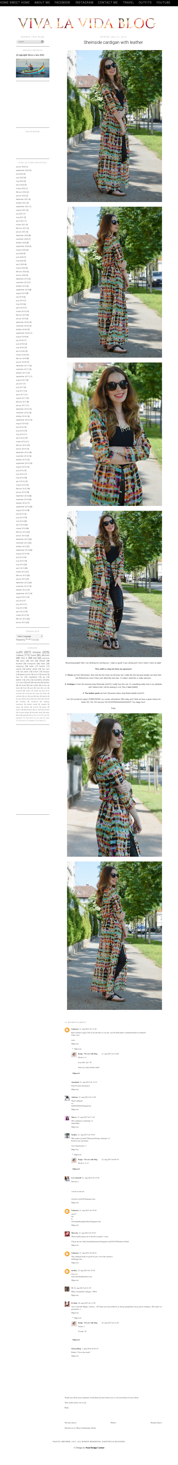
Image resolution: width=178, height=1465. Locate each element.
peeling (31, 715)
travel (33, 655)
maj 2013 (19, 564)
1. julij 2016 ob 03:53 (90, 1348)
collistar (19, 696)
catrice (18, 669)
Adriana (74, 1097)
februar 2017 (21, 402)
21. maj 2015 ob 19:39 (88, 1210)
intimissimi (22, 721)
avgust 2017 (21, 380)
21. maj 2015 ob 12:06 (110, 1053)
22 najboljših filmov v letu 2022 (30, 55)
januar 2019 (21, 319)
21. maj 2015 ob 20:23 (88, 1253)
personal (45, 658)
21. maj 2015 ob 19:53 (87, 1233)
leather (18, 680)
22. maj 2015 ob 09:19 (110, 1159)
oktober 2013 (21, 546)
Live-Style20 (76, 1177)
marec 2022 (20, 188)
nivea (37, 693)
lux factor (40, 721)
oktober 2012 (21, 590)
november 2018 (22, 326)
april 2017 (20, 395)
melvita (46, 699)
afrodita (44, 685)
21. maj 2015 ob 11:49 (88, 1029)
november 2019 (22, 282)
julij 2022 (19, 174)
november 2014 (22, 499)
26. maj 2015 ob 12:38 (110, 1322)
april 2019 (20, 308)
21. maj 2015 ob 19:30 (90, 1178)
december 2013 (22, 539)
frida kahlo (29, 718)
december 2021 (22, 199)
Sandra (74, 1134)
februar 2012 (21, 619)
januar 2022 (21, 196)
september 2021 (22, 206)
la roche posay (23, 712)
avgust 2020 (21, 250)
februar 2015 (21, 489)
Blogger (120, 1441)
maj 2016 (19, 434)
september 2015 (22, 463)
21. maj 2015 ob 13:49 (87, 1097)
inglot (47, 718)
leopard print (24, 674)
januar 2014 (21, 536)
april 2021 (20, 221)
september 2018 (22, 333)
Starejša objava (156, 1422)
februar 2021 (21, 228)
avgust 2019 (21, 293)
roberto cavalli (32, 704)
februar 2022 (21, 192)
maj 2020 (19, 261)
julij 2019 (19, 297)
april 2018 (20, 351)
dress (43, 664)
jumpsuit (34, 702)
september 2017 (22, 376)
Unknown (75, 1029)
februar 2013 (21, 575)
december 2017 (22, 366)
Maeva (74, 1117)
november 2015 (22, 456)
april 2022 (20, 185)
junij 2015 (20, 474)
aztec (31, 666)
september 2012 (22, 593)
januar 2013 (21, 579)
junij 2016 (20, 431)
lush (45, 688)
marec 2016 (20, 442)
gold (31, 688)
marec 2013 (20, 572)
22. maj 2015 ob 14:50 (86, 1270)
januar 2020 (21, 275)
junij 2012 (20, 604)
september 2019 (22, 290)
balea (18, 688)
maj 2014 (19, 521)
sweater (44, 704)
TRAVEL (128, 2)
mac (21, 682)
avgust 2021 (21, 210)
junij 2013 (20, 561)
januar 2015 (21, 492)
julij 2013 (19, 557)
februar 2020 (21, 272)
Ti (72, 1288)
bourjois (46, 672)
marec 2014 (20, 528)
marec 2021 (20, 225)
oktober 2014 (21, 503)
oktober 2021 (21, 203)
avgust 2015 (21, 467)
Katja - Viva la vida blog (87, 1053)
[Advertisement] (97, 1415)
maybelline (33, 677)
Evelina (74, 1303)
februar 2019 (21, 315)
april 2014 (20, 525)
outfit (19, 652)
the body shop (37, 712)
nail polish (24, 672)
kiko (37, 696)
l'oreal (36, 691)
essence (19, 664)
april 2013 (20, 568)
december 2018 (22, 322)
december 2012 (22, 583)
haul (31, 696)
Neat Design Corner (95, 1447)
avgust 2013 (21, 554)
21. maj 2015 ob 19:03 (86, 1134)
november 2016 (22, 413)
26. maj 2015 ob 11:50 (86, 1303)
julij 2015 (19, 470)
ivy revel (38, 710)
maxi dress (37, 699)
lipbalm (46, 682)
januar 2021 (21, 232)
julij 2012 (19, 601)
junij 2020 (20, 257)
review (37, 652)
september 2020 (22, 246)
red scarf (22, 685)
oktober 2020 (21, 243)
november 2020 (22, 239)
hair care (45, 669)
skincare (45, 655)
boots (45, 693)
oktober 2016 (21, 416)
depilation (19, 718)
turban (35, 672)
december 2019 (22, 279)
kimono (46, 710)
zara (24, 715)
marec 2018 (20, 355)
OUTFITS (145, 2)
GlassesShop (76, 1348)
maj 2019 (19, 304)
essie (44, 674)
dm (26, 696)
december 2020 (22, 235)
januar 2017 (21, 405)
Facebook (63, 2)
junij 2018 (20, 344)
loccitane (27, 699)
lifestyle (42, 661)
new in (24, 658)
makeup (20, 655)
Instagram (85, 2)
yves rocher (33, 685)
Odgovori (75, 1043)
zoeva (18, 707)
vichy (28, 680)
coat (28, 682)
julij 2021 (19, 214)
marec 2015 (20, 485)
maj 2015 (19, 478)
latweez (31, 721)
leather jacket (31, 669)
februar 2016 (21, 445)
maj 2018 (19, 347)
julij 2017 (19, 384)
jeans (22, 661)
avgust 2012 (21, 597)
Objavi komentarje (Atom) (86, 1428)
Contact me (108, 2)
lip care (18, 699)
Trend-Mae (75, 1123)
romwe (38, 715)
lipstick (42, 666)
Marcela (74, 1232)
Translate (35, 640)
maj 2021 (19, 217)
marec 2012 (20, 615)
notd (32, 661)
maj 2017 (19, 391)
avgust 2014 (21, 510)
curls (36, 674)
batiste (26, 707)
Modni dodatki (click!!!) (135, 693)
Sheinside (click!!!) (103, 684)
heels (38, 688)
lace (43, 691)
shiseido (23, 702)
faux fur (19, 677)
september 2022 (22, 170)
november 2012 (22, 586)
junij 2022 (20, 178)
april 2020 (20, 264)
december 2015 (22, 452)
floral (25, 688)
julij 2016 (19, 427)
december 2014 (22, 496)
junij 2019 (20, 300)
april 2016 (20, 438)
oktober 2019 (21, 286)
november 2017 (22, 369)
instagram (31, 664)
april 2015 (20, 481)
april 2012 (20, 612)
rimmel (35, 707)
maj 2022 (19, 181)
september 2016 (22, 420)
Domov (113, 1422)
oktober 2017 (21, 373)
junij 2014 (20, 517)
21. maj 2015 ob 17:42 (86, 1117)
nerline (74, 1270)
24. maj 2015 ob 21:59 (82, 1288)
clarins (18, 710)
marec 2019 (20, 311)
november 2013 (22, 543)
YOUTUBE (163, 2)
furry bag (39, 718)
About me (42, 2)
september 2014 (22, 507)
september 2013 (22, 550)
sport (45, 715)
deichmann (28, 710)
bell (35, 658)
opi (44, 677)
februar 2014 (21, 532)
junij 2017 (20, 387)
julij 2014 (19, 514)
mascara (19, 691)
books (28, 691)
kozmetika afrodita (41, 680)
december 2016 (22, 409)
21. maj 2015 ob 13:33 (88, 1082)
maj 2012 (19, 608)
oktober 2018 (21, 329)
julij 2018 (19, 340)
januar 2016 (21, 449)
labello (44, 696)
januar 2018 (21, 362)
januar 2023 (21, 167)
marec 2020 (20, 268)
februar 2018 (21, 358)
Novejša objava (70, 1422)
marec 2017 (20, 398)
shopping (20, 666)
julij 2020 (19, 253)
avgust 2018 (21, 337)
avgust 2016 (21, 423)
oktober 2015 (21, 460)
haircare (37, 682)
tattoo (44, 707)
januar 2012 (21, 622)
